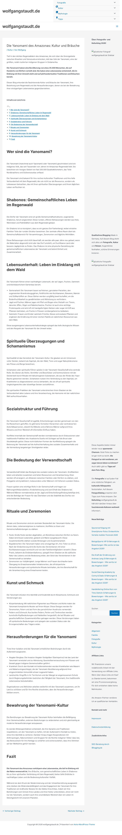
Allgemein (96, 631)
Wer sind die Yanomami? (19, 110)
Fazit (13, 139)
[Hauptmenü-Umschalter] (117, 26)
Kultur (10, 50)
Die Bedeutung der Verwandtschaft (24, 124)
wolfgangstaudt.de (21, 10)
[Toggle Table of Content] (8, 107)
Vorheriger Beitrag (11, 811)
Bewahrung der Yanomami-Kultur (24, 136)
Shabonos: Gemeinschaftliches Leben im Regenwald (31, 113)
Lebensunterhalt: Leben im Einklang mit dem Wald (30, 116)
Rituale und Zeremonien (20, 127)
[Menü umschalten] (114, 8)
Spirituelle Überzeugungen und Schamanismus (29, 119)
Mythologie (96, 647)
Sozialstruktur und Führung (21, 122)
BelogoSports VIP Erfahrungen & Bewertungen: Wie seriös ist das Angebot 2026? (105, 545)
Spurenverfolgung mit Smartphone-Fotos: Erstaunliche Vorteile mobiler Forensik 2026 (105, 531)
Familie (95, 635)
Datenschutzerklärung (101, 727)
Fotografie (96, 639)
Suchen (95, 608)
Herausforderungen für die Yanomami (25, 133)
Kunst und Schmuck (18, 130)
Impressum (96, 718)
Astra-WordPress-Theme (84, 824)
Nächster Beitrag (76, 811)
